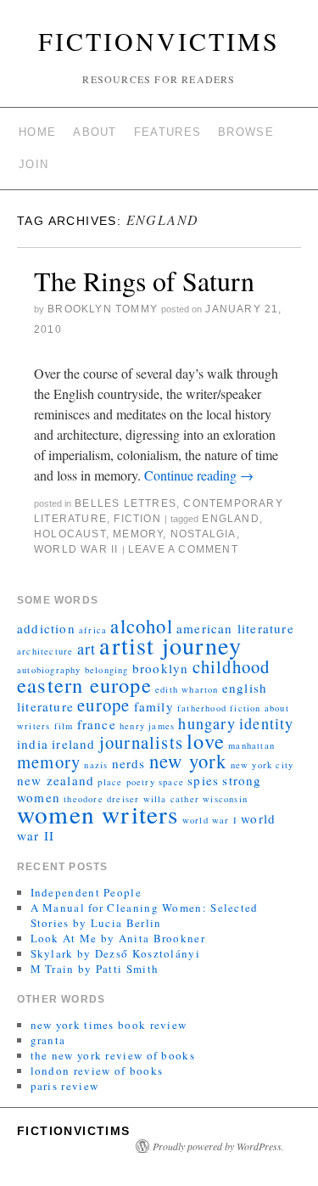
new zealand (55, 780)
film (64, 726)
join (33, 164)
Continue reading (199, 475)
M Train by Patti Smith (95, 968)
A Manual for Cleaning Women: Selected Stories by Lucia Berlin (145, 915)
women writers (98, 813)
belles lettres (125, 503)
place (110, 782)
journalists (141, 742)
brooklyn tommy (102, 309)
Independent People (86, 892)
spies (203, 780)
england (230, 519)
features (167, 132)
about (95, 132)
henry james (147, 726)
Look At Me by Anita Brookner (118, 938)
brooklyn (160, 668)
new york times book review (109, 1024)
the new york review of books (113, 1055)
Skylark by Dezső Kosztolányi (115, 953)
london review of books (97, 1070)
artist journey (170, 645)
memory (138, 534)
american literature (235, 628)
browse (246, 132)
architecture (45, 651)
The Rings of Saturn (144, 280)
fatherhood (201, 708)
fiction (137, 519)
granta (48, 1040)
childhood (231, 666)
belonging (107, 670)
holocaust (70, 534)
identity (266, 723)
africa (93, 630)
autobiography (49, 670)
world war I (209, 820)
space (171, 782)
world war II (76, 549)
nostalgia (203, 534)
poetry (140, 782)
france (96, 724)
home (37, 132)
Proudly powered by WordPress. (218, 1146)
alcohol (141, 625)
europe (103, 705)
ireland (73, 743)
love (206, 741)
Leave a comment (183, 549)
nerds (129, 763)
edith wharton (187, 689)
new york (188, 760)
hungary (206, 723)
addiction (46, 628)
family (154, 706)
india (32, 743)
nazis (96, 765)
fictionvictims (159, 41)
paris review (65, 1085)
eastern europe (84, 685)
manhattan (251, 745)
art (87, 648)
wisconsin (225, 799)
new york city (262, 765)
